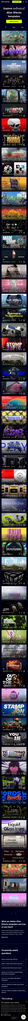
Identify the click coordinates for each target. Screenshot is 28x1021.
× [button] (26, 1001)
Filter (14, 27)
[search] (23, 2)
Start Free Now (17, 1)
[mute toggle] (3, 40)
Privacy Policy (23, 1009)
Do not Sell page (4, 1013)
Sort (22, 27)
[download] (24, 43)
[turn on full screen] (19, 42)
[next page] (15, 913)
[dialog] (14, 1010)
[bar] (26, 2)
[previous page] (12, 913)
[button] (14, 1015)
